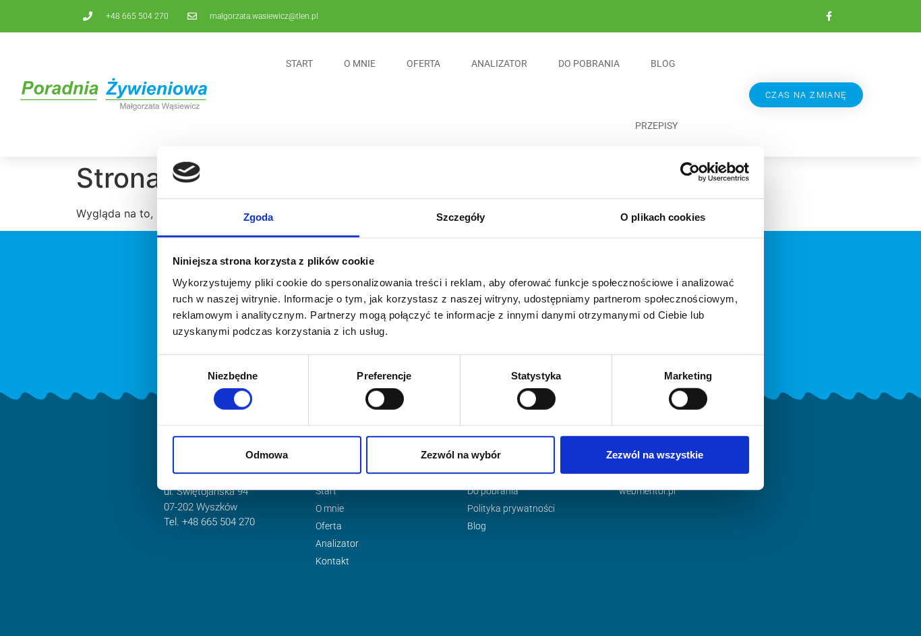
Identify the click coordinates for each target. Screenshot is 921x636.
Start (299, 63)
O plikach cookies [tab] (662, 217)
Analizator (499, 63)
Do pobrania (589, 63)
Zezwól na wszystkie (654, 454)
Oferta (423, 63)
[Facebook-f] (828, 16)
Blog (663, 63)
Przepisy (656, 125)
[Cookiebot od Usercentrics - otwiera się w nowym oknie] (690, 172)
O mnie (360, 63)
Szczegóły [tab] (460, 217)
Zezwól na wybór (461, 454)
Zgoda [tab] (258, 217)
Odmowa (266, 454)
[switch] (384, 399)
